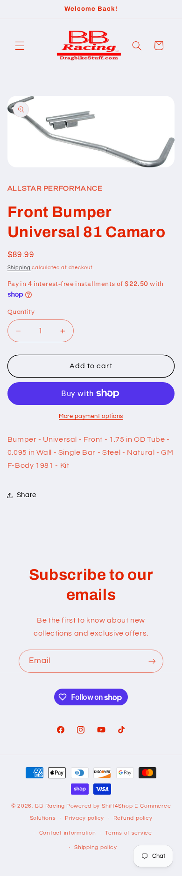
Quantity (21, 312)
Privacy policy (84, 818)
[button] (19, 45)
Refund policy (133, 818)
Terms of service (128, 833)
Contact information (67, 833)
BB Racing (50, 806)
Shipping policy (95, 847)
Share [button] (26, 494)
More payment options (91, 416)
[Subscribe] (152, 661)
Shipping (19, 267)
